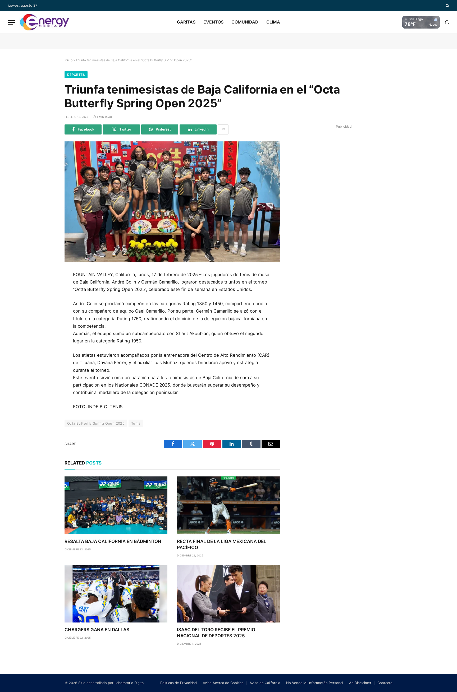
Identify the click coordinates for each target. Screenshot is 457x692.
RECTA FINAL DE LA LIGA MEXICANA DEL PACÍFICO (221, 544)
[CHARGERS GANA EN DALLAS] (116, 594)
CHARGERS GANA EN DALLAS (97, 629)
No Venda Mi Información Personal (314, 683)
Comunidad (244, 22)
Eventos (213, 22)
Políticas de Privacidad (178, 683)
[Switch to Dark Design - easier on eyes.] (446, 22)
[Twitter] (47, 301)
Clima (273, 22)
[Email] (47, 337)
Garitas (186, 22)
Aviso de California (265, 683)
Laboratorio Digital (129, 683)
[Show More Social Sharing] (223, 129)
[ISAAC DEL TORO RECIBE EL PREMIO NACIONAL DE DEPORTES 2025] (228, 594)
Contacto (384, 683)
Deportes (76, 75)
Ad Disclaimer (360, 683)
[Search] (447, 5)
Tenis (135, 423)
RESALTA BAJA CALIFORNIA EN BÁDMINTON (113, 541)
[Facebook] (47, 289)
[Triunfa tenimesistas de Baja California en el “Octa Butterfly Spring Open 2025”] (172, 201)
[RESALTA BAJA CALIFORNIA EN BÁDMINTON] (116, 505)
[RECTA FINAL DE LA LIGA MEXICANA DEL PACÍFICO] (228, 505)
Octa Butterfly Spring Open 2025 (96, 423)
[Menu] (11, 22)
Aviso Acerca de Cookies (223, 683)
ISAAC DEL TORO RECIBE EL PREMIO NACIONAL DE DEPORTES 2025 (216, 632)
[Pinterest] (47, 325)
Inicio (68, 60)
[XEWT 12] (44, 22)
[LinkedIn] (47, 313)
